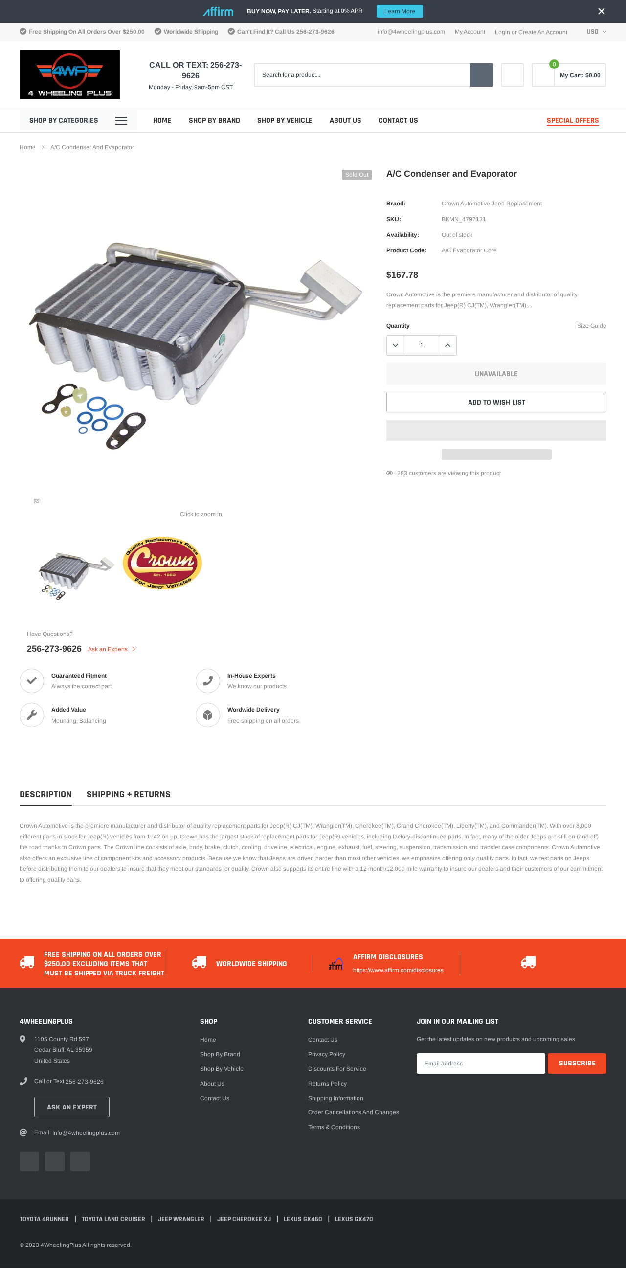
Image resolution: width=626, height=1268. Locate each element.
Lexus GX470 (354, 1219)
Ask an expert (72, 1107)
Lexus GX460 (304, 1219)
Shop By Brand (214, 120)
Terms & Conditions (334, 1127)
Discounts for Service (337, 1068)
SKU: (393, 219)
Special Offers (573, 120)
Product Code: (406, 250)
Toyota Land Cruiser (114, 1219)
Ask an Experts (108, 649)
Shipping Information (335, 1098)
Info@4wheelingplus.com (411, 31)
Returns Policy (327, 1083)
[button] (496, 430)
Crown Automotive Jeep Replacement (492, 203)
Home (162, 120)
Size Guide (591, 325)
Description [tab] (46, 795)
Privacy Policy (326, 1054)
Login (502, 32)
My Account (470, 32)
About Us (345, 120)
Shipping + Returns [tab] (129, 795)
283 (402, 473)
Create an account (542, 32)
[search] (481, 75)
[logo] (70, 74)
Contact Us (398, 120)
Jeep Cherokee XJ (244, 1219)
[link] (512, 75)
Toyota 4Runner (45, 1219)
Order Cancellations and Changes (353, 1112)
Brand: (395, 203)
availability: (402, 234)
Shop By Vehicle (285, 120)
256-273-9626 (315, 31)
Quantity (398, 325)
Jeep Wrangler (182, 1219)
